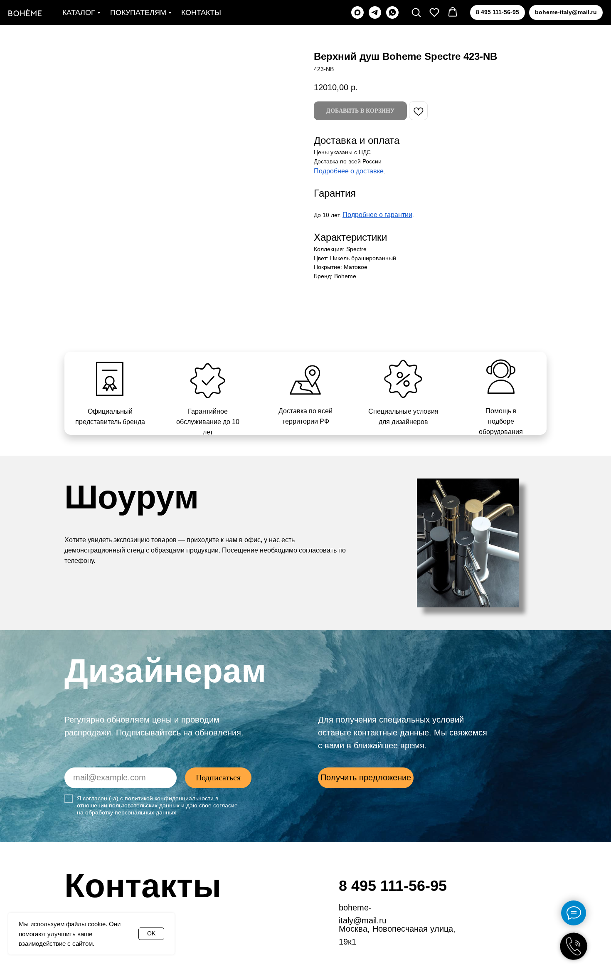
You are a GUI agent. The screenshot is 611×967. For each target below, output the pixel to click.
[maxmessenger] (357, 12)
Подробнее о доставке (349, 171)
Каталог (78, 12)
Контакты (201, 12)
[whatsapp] (392, 12)
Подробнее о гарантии (377, 214)
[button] (416, 12)
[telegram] (375, 12)
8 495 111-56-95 (393, 885)
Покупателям (138, 12)
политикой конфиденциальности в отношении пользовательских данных (147, 802)
